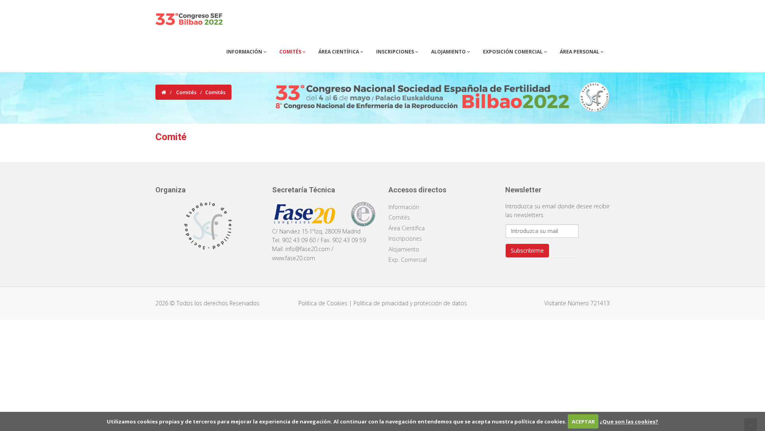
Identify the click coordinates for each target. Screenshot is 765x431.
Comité (170, 136)
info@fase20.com (307, 249)
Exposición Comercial (513, 51)
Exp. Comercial (407, 259)
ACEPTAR (583, 421)
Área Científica (339, 51)
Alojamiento (449, 51)
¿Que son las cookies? (629, 421)
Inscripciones (395, 51)
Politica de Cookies (323, 303)
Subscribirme (527, 250)
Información (244, 51)
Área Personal (580, 51)
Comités (290, 51)
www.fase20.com (293, 258)
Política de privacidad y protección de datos (410, 303)
